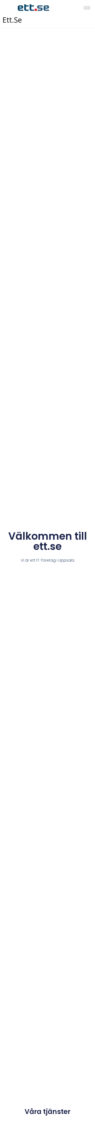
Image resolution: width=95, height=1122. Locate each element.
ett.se (12, 20)
